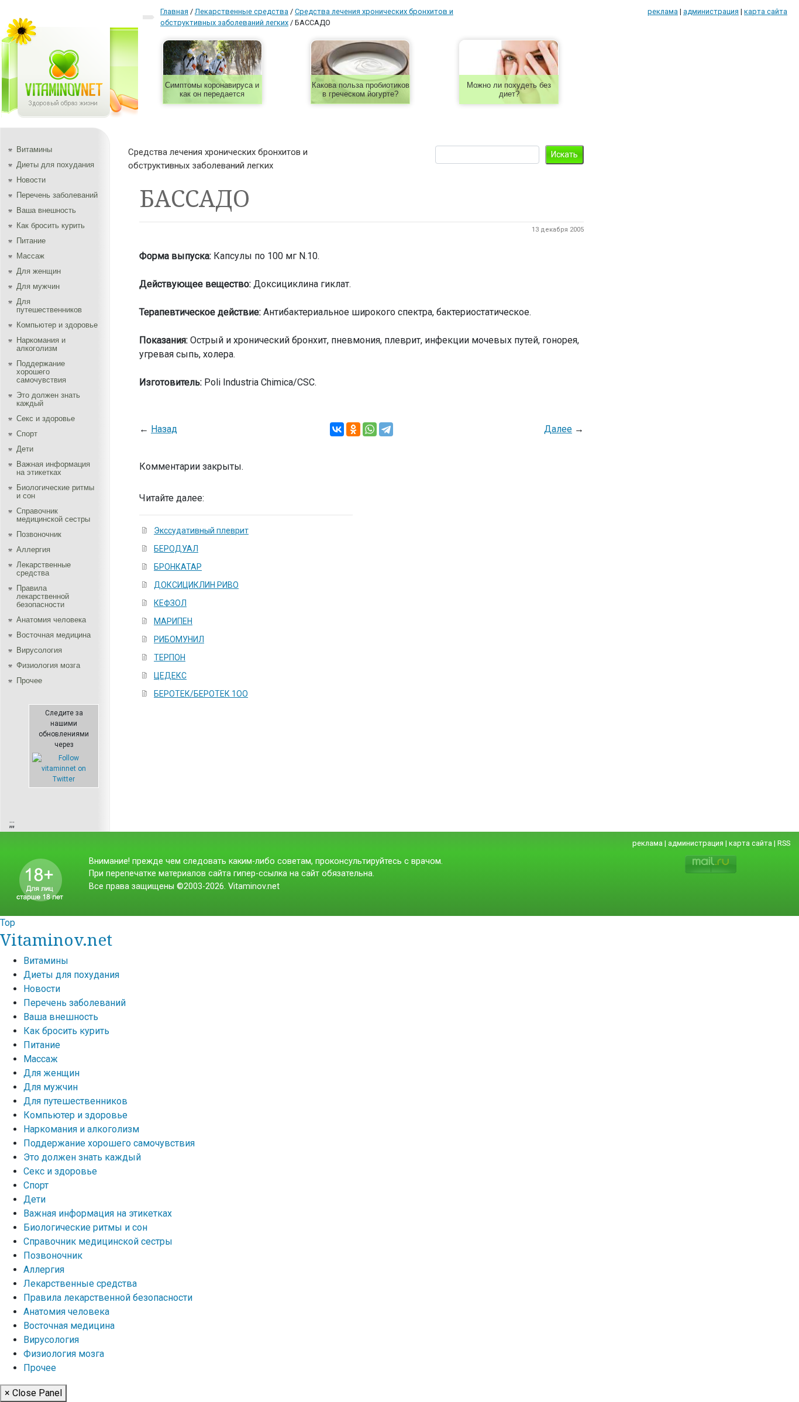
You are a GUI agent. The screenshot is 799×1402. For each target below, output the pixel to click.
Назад (164, 429)
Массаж (30, 256)
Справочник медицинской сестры (53, 515)
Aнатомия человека (51, 619)
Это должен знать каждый (48, 399)
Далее (558, 429)
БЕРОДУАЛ (176, 548)
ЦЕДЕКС (170, 675)
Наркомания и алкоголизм (41, 344)
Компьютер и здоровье (57, 325)
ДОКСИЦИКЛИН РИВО (196, 585)
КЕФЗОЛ (170, 603)
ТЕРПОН (169, 657)
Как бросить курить (50, 225)
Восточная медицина (53, 635)
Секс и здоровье (45, 418)
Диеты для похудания (55, 164)
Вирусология (39, 650)
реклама (663, 11)
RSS (783, 843)
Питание (31, 240)
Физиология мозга (48, 665)
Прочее (29, 680)
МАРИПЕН (173, 621)
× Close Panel (33, 1392)
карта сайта (765, 11)
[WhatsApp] (370, 429)
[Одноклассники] (353, 429)
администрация (711, 11)
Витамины (34, 149)
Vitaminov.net (56, 939)
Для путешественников (49, 305)
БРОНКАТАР (178, 566)
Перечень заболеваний (57, 195)
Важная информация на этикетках (53, 468)
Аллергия (33, 549)
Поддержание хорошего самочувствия (41, 371)
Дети (24, 449)
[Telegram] (386, 429)
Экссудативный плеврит (201, 530)
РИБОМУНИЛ (179, 639)
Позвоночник (38, 534)
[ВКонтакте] (337, 429)
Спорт (26, 433)
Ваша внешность (46, 210)
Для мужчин (38, 286)
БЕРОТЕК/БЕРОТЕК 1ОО (201, 693)
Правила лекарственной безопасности (42, 596)
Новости (31, 179)
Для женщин (38, 271)
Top (7, 922)
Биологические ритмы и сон (55, 491)
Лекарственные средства (43, 568)
